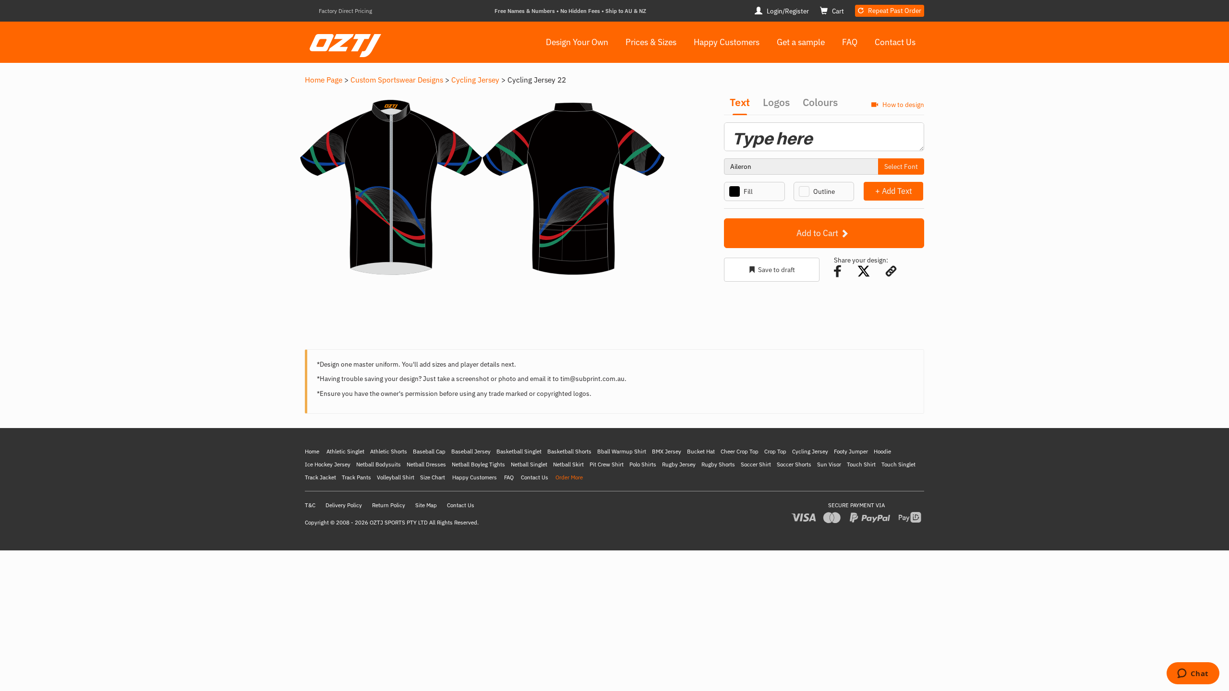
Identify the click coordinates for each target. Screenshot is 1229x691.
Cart (837, 11)
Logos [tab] (776, 102)
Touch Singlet (898, 464)
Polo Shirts (642, 464)
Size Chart (432, 477)
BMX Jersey (666, 451)
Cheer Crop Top (740, 451)
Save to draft (776, 269)
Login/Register (787, 11)
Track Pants (356, 477)
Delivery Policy (343, 505)
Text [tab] (740, 102)
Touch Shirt (861, 464)
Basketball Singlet (519, 451)
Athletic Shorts (388, 451)
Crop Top (775, 451)
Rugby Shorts (718, 464)
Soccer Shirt (756, 464)
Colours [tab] (820, 102)
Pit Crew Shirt (607, 464)
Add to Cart (818, 232)
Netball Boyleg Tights (478, 464)
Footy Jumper (851, 451)
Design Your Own (577, 42)
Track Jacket (320, 477)
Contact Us (895, 42)
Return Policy (388, 505)
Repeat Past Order (894, 10)
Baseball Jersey (471, 451)
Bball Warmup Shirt (621, 451)
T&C (310, 505)
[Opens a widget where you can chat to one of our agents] (1192, 674)
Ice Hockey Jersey (327, 464)
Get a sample (801, 42)
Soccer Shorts (794, 464)
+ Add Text (893, 190)
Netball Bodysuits (378, 464)
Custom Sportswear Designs (396, 79)
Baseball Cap (429, 451)
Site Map (426, 505)
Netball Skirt (568, 464)
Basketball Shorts (569, 451)
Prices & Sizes (651, 42)
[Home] (343, 38)
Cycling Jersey (475, 79)
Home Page (323, 79)
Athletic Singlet (345, 451)
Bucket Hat (701, 451)
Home (312, 451)
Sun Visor (829, 464)
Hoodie (882, 451)
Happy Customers (726, 42)
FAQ (849, 42)
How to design (902, 104)
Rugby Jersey (679, 464)
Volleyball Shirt (395, 477)
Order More (569, 477)
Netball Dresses (426, 464)
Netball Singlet (529, 464)
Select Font (901, 166)
